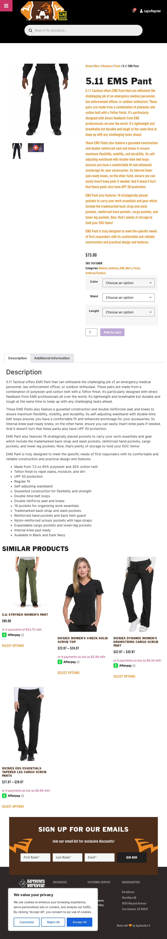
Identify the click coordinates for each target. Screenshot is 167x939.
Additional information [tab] (52, 358)
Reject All (53, 922)
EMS (122, 268)
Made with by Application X (133, 925)
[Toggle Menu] (6, 5)
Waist (94, 296)
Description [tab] (17, 358)
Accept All (80, 922)
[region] (53, 909)
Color (94, 281)
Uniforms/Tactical (95, 273)
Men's (97, 66)
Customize (27, 922)
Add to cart (112, 332)
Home (89, 66)
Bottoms (107, 66)
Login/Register (152, 11)
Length (94, 310)
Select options (13, 645)
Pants (117, 66)
